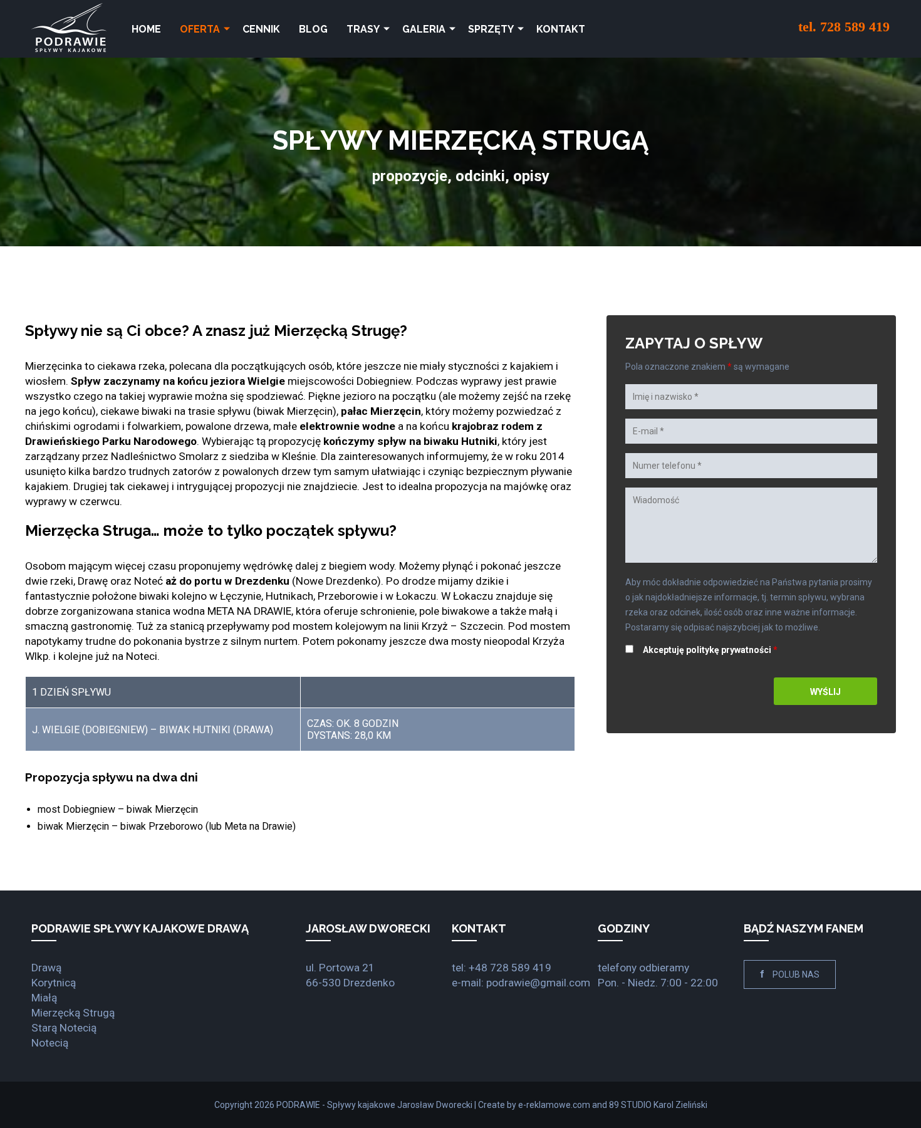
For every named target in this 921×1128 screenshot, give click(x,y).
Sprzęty (491, 29)
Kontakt (560, 29)
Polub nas (790, 974)
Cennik (261, 29)
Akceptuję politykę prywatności (710, 650)
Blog (313, 29)
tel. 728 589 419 (844, 26)
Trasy (363, 29)
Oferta (200, 29)
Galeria (423, 29)
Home (146, 29)
